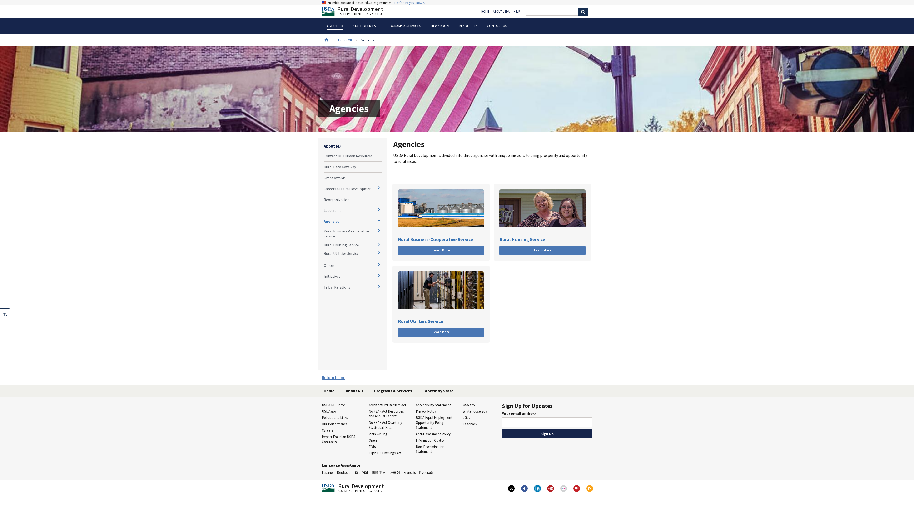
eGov (466, 417)
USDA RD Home (333, 405)
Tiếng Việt (360, 472)
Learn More (441, 250)
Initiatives (332, 276)
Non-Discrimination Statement (430, 449)
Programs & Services (393, 391)
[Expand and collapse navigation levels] (379, 188)
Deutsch (343, 472)
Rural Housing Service (341, 244)
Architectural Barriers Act (387, 405)
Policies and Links (335, 417)
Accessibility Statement (433, 405)
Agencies (331, 221)
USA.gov (469, 405)
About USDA (501, 11)
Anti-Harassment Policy (433, 434)
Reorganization (336, 199)
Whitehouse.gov (475, 411)
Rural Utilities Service (341, 253)
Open (373, 440)
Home (485, 11)
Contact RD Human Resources (348, 155)
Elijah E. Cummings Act (385, 453)
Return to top (333, 377)
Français (409, 472)
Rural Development (361, 11)
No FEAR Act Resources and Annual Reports (386, 414)
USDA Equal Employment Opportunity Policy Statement (434, 422)
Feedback (470, 424)
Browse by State (438, 391)
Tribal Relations (337, 287)
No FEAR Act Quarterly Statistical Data (385, 425)
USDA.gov (329, 411)
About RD (345, 40)
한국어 (394, 472)
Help (517, 11)
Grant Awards (335, 177)
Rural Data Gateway (340, 166)
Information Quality (430, 440)
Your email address (519, 413)
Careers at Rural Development (348, 188)
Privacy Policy (426, 411)
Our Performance (335, 424)
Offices (329, 265)
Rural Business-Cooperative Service (346, 233)
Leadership (333, 210)
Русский (426, 472)
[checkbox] (5, 314)
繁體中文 (379, 472)
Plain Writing (378, 434)
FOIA (372, 447)
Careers (327, 430)
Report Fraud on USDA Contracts (338, 439)
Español (327, 472)
